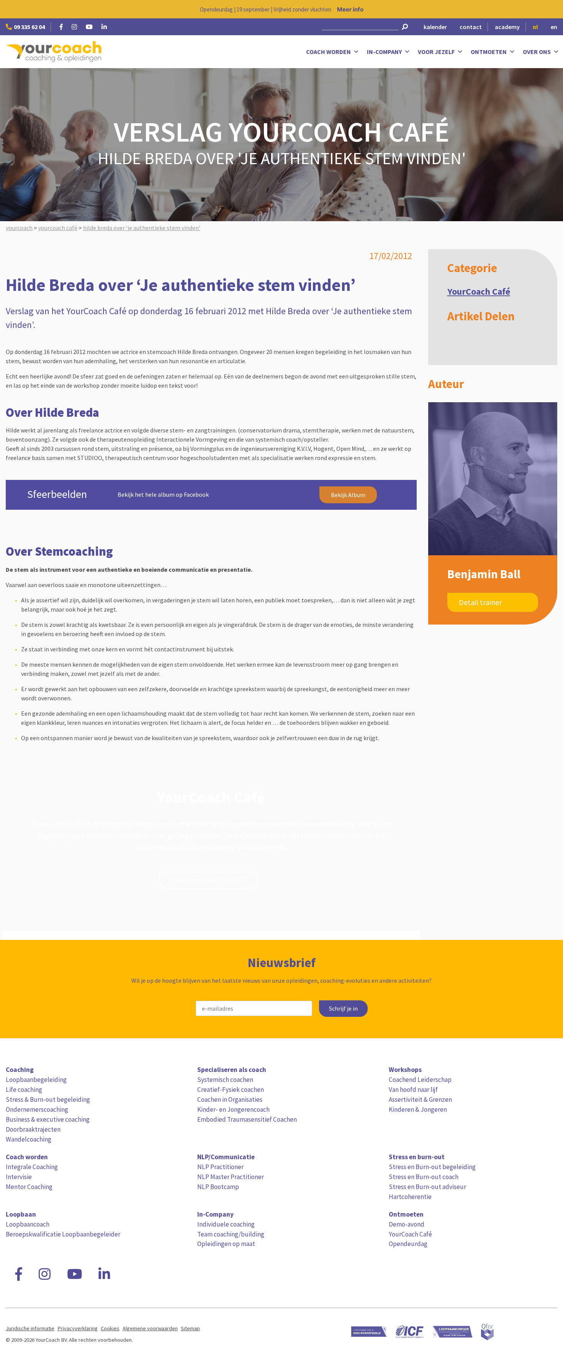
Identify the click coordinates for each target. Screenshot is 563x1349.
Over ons (537, 51)
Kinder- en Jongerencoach (233, 1109)
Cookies (110, 1328)
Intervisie (19, 1177)
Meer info (350, 9)
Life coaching (24, 1089)
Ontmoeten (489, 51)
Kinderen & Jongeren (418, 1109)
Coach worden (328, 51)
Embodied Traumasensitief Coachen (247, 1119)
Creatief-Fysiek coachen (230, 1089)
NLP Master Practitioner (230, 1177)
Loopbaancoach (27, 1224)
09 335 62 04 (29, 27)
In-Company (384, 51)
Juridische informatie (30, 1328)
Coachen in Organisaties (229, 1099)
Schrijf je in (343, 1008)
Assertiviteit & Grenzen (420, 1099)
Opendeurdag (408, 1244)
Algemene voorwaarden (150, 1328)
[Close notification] (550, 9)
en (554, 27)
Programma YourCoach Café (208, 880)
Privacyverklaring (77, 1328)
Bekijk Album (348, 495)
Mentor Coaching (29, 1187)
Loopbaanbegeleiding (36, 1079)
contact (471, 27)
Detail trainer (480, 602)
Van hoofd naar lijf (413, 1089)
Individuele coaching (226, 1224)
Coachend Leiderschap (420, 1079)
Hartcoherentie (410, 1196)
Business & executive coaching (48, 1119)
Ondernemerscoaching (37, 1109)
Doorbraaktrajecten (33, 1129)
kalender (435, 27)
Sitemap (190, 1328)
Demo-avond (406, 1224)
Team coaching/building (230, 1234)
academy (507, 27)
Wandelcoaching (28, 1139)
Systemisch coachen (225, 1079)
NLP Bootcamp (218, 1187)
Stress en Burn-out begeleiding (432, 1167)
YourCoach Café (478, 291)
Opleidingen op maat (226, 1244)
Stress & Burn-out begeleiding (48, 1099)
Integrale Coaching (32, 1167)
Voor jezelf (436, 51)
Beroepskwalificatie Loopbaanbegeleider (63, 1234)
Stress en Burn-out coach (423, 1177)
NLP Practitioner (220, 1167)
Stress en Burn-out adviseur (427, 1187)
